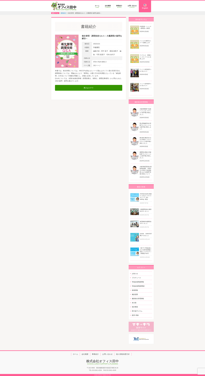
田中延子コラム (137, 311)
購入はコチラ (88, 88)
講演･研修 (135, 315)
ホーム (97, 6)
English (145, 8)
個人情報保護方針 (123, 354)
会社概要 (108, 6)
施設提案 (135, 294)
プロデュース (136, 278)
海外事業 (135, 307)
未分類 (134, 303)
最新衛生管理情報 (138, 298)
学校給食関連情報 (138, 282)
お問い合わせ (132, 6)
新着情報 (135, 290)
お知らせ (135, 273)
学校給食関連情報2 (138, 286)
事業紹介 (119, 6)
